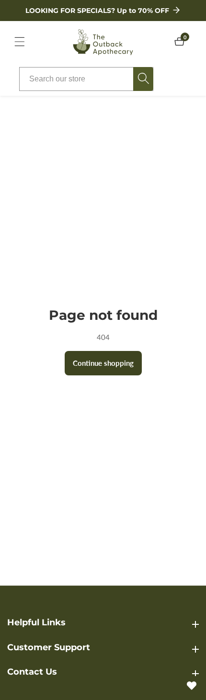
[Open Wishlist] (191, 685)
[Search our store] (143, 79)
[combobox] (86, 79)
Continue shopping (103, 363)
